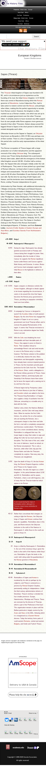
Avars (16, 613)
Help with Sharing (9, 725)
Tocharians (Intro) (36, 88)
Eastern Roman (34, 616)
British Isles (23, 9)
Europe (30, 9)
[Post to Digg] (16, 721)
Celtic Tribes (11, 86)
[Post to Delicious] (11, 721)
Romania (27, 621)
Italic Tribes (33, 86)
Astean (25, 98)
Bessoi (31, 106)
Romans (29, 516)
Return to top (32, 713)
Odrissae (20, 153)
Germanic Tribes (22, 86)
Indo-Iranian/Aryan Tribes (10, 88)
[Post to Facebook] (20, 721)
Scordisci (25, 314)
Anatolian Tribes (11, 84)
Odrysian (39, 133)
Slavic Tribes (25, 88)
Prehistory (26, 15)
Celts (22, 338)
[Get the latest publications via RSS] (21, 30)
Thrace (16, 343)
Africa (26, 12)
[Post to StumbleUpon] (35, 721)
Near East (21, 12)
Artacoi (20, 370)
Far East (19, 15)
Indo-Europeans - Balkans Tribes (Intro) (22, 80)
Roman (39, 100)
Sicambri (20, 393)
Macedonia (14, 103)
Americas (26, 24)
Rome (31, 317)
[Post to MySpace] (25, 721)
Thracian (7, 93)
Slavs (23, 613)
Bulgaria (17, 317)
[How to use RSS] (25, 30)
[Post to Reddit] (30, 721)
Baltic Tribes (34, 84)
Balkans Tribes (23, 84)
